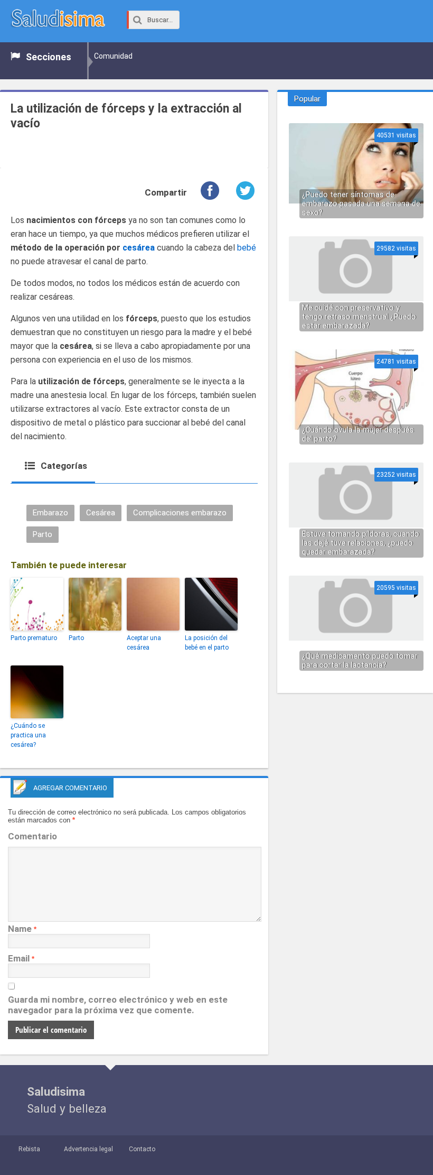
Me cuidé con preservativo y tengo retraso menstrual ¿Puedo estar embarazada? (359, 316)
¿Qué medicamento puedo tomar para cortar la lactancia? (360, 661)
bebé (246, 248)
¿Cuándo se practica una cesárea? (28, 735)
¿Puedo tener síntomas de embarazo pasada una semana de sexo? (361, 203)
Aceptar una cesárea (144, 642)
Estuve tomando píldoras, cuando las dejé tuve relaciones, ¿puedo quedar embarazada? (360, 543)
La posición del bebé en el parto (207, 642)
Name (20, 928)
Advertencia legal (88, 1149)
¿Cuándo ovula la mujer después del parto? (358, 434)
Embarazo (50, 512)
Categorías (63, 465)
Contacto (142, 1149)
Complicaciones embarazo (180, 512)
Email (19, 958)
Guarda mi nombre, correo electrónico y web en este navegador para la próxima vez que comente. (118, 1004)
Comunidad (113, 56)
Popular (307, 99)
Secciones (48, 56)
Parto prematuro (34, 638)
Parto (42, 534)
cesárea (139, 248)
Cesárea (100, 512)
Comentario (32, 836)
